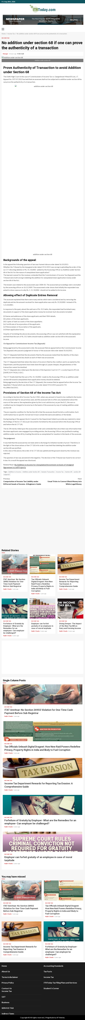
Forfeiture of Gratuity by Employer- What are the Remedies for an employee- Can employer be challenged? (14, 609)
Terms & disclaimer (10, 977)
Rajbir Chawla (7, 589)
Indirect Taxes (8, 1013)
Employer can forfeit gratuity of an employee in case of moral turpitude (42, 609)
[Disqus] (42, 518)
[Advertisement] (42, 657)
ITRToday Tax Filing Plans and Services (60, 983)
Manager (5, 54)
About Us (6, 971)
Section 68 (68, 472)
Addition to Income (14, 472)
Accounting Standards (53, 966)
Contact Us (7, 988)
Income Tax (5, 38)
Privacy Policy (8, 983)
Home (4, 966)
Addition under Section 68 (31, 472)
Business (5, 1002)
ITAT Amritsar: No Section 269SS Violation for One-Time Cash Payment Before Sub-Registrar (14, 564)
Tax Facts (48, 971)
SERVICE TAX (8, 1008)
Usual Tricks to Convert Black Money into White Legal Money (65, 481)
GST (4, 997)
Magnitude (49, 1017)
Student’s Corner (51, 988)
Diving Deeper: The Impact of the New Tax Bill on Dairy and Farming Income (70, 609)
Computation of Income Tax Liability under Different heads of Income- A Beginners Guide (22, 481)
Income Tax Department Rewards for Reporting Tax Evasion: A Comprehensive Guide (70, 564)
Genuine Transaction (47, 472)
